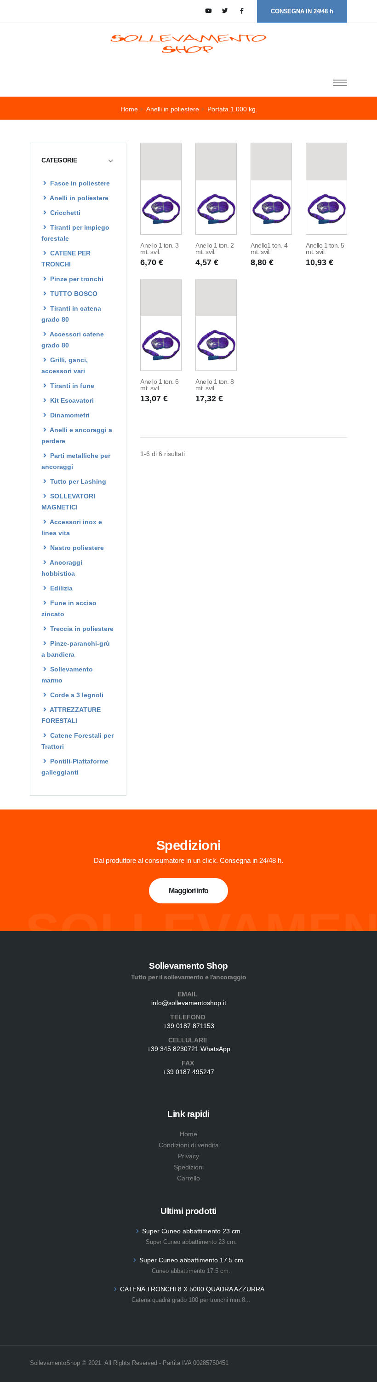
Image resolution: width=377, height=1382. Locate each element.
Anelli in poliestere (172, 109)
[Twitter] (225, 11)
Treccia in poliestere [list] (81, 628)
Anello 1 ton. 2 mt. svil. (214, 248)
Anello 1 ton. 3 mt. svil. (159, 248)
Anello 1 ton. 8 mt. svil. (214, 385)
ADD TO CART (161, 222)
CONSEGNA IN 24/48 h (302, 11)
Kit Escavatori (71, 400)
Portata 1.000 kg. (232, 109)
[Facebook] (242, 11)
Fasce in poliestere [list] (79, 183)
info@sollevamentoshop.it (188, 1002)
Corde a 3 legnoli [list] (75, 695)
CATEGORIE (59, 160)
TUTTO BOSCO (72, 293)
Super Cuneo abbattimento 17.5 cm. (192, 1260)
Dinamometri (69, 415)
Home (129, 109)
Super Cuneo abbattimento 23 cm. (192, 1231)
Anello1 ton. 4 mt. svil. (269, 248)
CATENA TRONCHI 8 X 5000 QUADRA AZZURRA (192, 1289)
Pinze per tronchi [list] (75, 279)
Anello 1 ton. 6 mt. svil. (159, 385)
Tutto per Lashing (77, 481)
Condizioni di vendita (189, 1145)
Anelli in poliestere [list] (78, 198)
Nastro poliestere (76, 547)
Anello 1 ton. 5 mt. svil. (325, 248)
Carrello (188, 1178)
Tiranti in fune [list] (71, 385)
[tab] (78, 160)
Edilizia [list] (60, 588)
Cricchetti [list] (64, 212)
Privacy (188, 1156)
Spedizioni (189, 1167)
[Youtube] (208, 11)
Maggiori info (188, 891)
